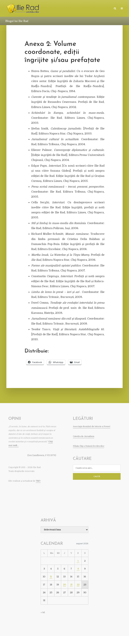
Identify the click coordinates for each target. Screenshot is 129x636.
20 (64, 584)
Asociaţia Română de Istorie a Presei (91, 426)
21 (71, 584)
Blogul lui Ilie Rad (16, 21)
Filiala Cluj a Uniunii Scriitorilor (88, 446)
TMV (38, 481)
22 (78, 584)
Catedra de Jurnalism (83, 436)
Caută (97, 477)
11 (51, 576)
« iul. (43, 612)
